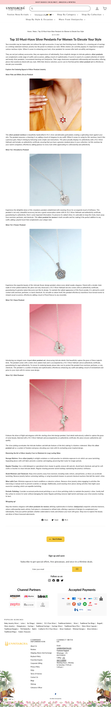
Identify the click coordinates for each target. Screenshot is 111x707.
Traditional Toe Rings (87, 623)
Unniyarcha (40, 15)
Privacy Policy (35, 667)
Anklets (39, 623)
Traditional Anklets (64, 623)
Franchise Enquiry (36, 660)
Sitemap (33, 684)
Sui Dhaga (30, 623)
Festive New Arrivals (18, 14)
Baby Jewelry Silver (11, 623)
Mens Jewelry (9, 626)
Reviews (33, 649)
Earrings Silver (57, 626)
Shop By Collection (92, 14)
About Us (34, 646)
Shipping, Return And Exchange (41, 653)
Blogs (32, 681)
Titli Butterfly (25, 629)
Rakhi (34, 629)
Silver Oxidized (65, 629)
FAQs (32, 670)
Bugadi (99, 623)
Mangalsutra (21, 626)
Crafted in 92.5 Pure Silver (47, 629)
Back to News (57, 539)
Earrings (30, 626)
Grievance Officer (36, 687)
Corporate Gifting (36, 663)
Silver (76, 623)
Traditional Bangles (11, 629)
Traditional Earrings (42, 626)
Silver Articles (92, 629)
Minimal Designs (79, 629)
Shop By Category (67, 14)
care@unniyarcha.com (64, 648)
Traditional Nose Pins (71, 626)
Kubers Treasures (24, 632)
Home (29, 31)
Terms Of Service (36, 674)
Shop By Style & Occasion (40, 19)
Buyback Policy (36, 656)
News (35, 31)
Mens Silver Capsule (89, 626)
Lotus (23, 623)
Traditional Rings (10, 632)
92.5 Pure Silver (50, 623)
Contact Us (34, 677)
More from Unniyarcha (71, 19)
